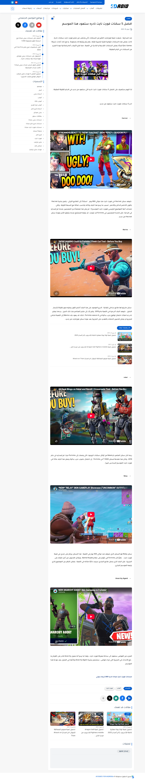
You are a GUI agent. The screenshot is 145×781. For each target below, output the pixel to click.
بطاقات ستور (37, 116)
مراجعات (46, 8)
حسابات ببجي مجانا (35, 120)
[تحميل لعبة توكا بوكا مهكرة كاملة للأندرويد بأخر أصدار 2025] (125, 336)
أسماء (39, 8)
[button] (122, 698)
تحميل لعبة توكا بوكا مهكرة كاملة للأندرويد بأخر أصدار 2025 (95, 335)
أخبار (40, 90)
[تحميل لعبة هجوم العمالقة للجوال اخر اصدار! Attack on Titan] (125, 359)
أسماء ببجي (38, 94)
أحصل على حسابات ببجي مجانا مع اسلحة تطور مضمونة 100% (28, 40)
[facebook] (25, 25)
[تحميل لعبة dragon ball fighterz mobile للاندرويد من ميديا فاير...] (125, 348)
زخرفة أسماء (37, 131)
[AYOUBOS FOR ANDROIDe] (120, 6)
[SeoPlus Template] (133, 776)
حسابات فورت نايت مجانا (33, 127)
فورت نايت (109, 688)
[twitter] (18, 25)
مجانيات (66, 8)
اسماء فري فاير (36, 109)
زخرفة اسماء (27, 8)
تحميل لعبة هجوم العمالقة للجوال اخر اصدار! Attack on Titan (94, 359)
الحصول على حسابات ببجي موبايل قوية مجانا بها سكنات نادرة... (29, 57)
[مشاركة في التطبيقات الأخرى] (103, 698)
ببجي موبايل (38, 112)
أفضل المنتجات (79, 8)
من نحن (51, 2)
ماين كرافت (38, 142)
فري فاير (39, 135)
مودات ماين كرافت (35, 150)
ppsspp (39, 86)
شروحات (54, 8)
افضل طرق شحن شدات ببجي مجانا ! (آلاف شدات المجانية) (27, 66)
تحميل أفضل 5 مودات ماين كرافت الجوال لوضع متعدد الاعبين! (28, 75)
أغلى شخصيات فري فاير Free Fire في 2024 (27, 48)
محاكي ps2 (38, 146)
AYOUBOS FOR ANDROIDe (105, 777)
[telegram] (12, 2)
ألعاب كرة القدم (36, 105)
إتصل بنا (58, 2)
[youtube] (16, 2)
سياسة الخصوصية (96, 2)
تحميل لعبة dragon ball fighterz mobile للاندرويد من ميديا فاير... (92, 347)
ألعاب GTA (38, 101)
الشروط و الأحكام (82, 2)
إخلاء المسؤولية (69, 2)
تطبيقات (99, 8)
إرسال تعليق (123, 751)
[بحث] (12, 8)
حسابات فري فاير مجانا (34, 124)
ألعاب (92, 8)
